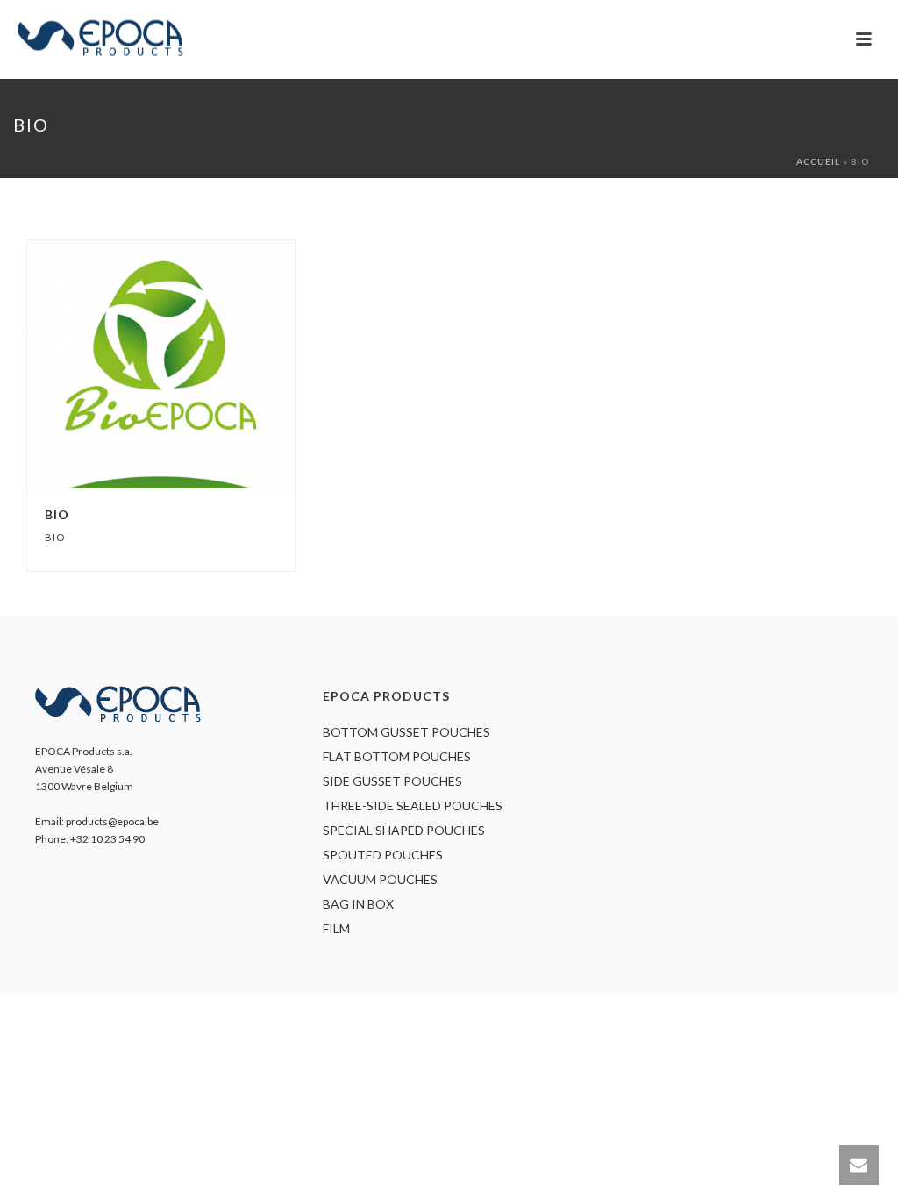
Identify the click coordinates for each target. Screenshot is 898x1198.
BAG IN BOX (358, 903)
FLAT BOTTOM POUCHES (397, 756)
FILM (336, 928)
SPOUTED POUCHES (383, 854)
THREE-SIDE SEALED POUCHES (412, 805)
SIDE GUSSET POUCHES (392, 781)
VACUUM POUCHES (380, 879)
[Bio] (195, 365)
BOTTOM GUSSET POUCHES (406, 731)
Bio (57, 514)
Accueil (818, 161)
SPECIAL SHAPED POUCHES (404, 830)
